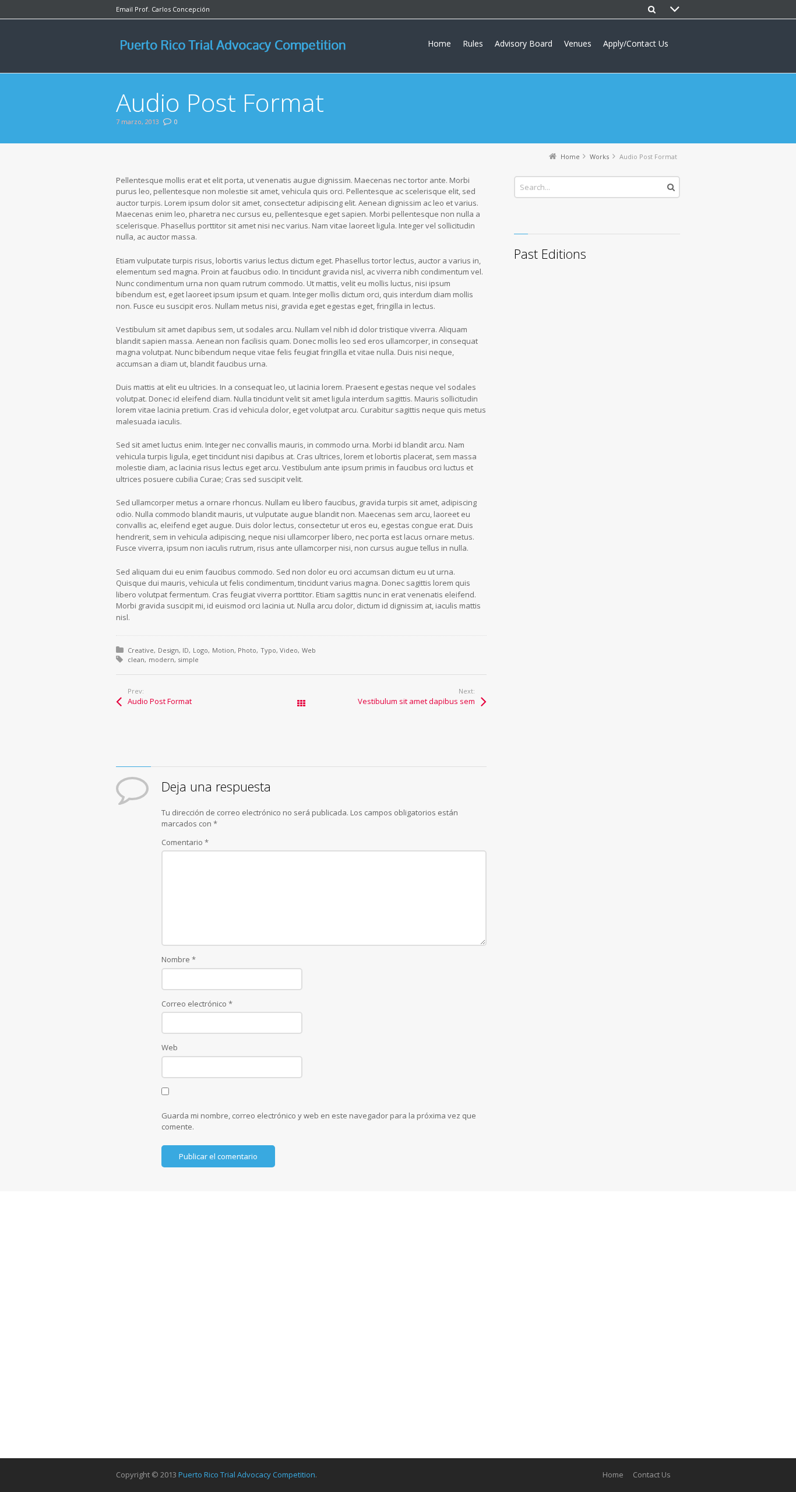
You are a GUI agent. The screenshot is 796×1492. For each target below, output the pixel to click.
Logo (200, 650)
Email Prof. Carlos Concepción (163, 9)
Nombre (178, 959)
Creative (141, 650)
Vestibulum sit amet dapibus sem (416, 701)
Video (289, 650)
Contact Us (652, 1474)
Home (613, 1474)
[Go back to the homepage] (236, 46)
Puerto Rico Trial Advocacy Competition (246, 1474)
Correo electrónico (197, 1003)
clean (136, 659)
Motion (223, 650)
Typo (268, 650)
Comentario (185, 842)
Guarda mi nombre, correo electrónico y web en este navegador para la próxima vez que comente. (318, 1121)
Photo (247, 650)
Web (309, 650)
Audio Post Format (160, 701)
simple (188, 659)
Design (168, 650)
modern (161, 659)
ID (185, 650)
